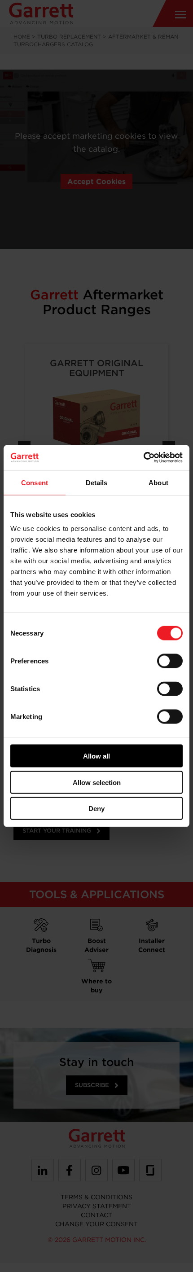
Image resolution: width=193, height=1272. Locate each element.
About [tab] (158, 482)
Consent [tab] (34, 482)
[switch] (170, 661)
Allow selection (97, 782)
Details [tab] (97, 482)
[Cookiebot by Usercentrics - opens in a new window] (143, 458)
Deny (96, 808)
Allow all (96, 756)
